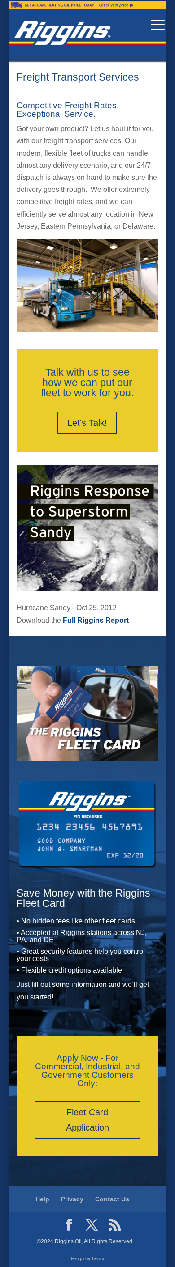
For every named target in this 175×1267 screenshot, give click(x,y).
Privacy (72, 1199)
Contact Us (112, 1199)
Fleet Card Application (87, 1119)
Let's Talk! (87, 423)
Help (42, 1199)
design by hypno (87, 1258)
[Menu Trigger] (158, 24)
